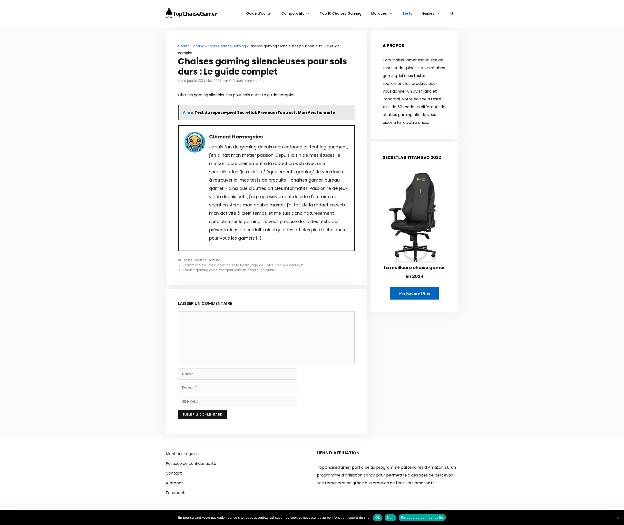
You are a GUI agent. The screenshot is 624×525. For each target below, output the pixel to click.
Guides (428, 13)
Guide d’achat (259, 13)
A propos (174, 483)
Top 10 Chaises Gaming (340, 13)
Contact (174, 473)
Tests (407, 13)
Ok (377, 517)
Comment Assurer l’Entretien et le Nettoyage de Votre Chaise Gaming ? (243, 265)
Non (390, 517)
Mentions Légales (182, 454)
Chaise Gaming (191, 46)
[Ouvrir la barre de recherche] (451, 13)
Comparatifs (292, 13)
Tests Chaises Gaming (227, 46)
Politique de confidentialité (191, 463)
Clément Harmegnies (236, 136)
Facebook (175, 493)
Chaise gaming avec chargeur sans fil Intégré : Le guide (229, 270)
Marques (379, 13)
